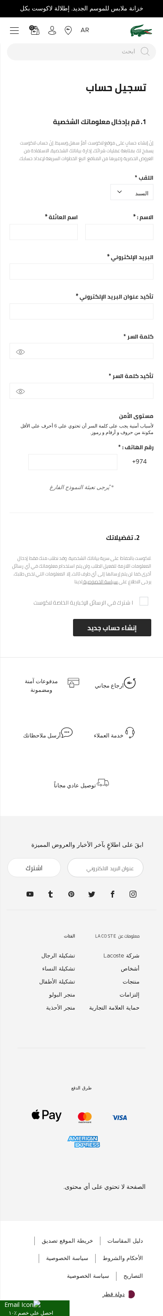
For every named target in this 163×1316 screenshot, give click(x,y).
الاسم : (144, 217)
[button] (35, 1308)
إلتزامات (130, 995)
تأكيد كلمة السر (131, 376)
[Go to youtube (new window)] (30, 894)
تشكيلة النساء (58, 969)
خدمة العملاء (108, 736)
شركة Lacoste (121, 956)
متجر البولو (62, 995)
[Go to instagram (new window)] (133, 894)
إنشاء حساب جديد (112, 628)
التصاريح (133, 1276)
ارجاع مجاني (109, 686)
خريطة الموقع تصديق (67, 1241)
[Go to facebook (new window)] (112, 894)
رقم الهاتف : (135, 447)
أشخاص (130, 969)
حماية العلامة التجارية (114, 1008)
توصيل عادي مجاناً (75, 786)
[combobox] (81, 51)
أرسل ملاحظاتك (42, 736)
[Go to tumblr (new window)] (50, 894)
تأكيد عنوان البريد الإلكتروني (115, 297)
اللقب (144, 178)
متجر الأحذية (60, 1008)
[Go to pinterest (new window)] (71, 894)
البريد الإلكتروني (131, 257)
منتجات (131, 982)
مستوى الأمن (136, 416)
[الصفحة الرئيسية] (141, 30)
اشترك (34, 868)
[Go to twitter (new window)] (91, 894)
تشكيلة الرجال (58, 956)
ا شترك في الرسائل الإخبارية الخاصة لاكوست (83, 602)
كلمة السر (138, 336)
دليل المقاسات (125, 1241)
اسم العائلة (62, 217)
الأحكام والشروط (123, 1258)
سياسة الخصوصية (100, 581)
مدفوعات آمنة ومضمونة (41, 685)
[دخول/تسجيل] (52, 30)
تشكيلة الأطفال (57, 982)
